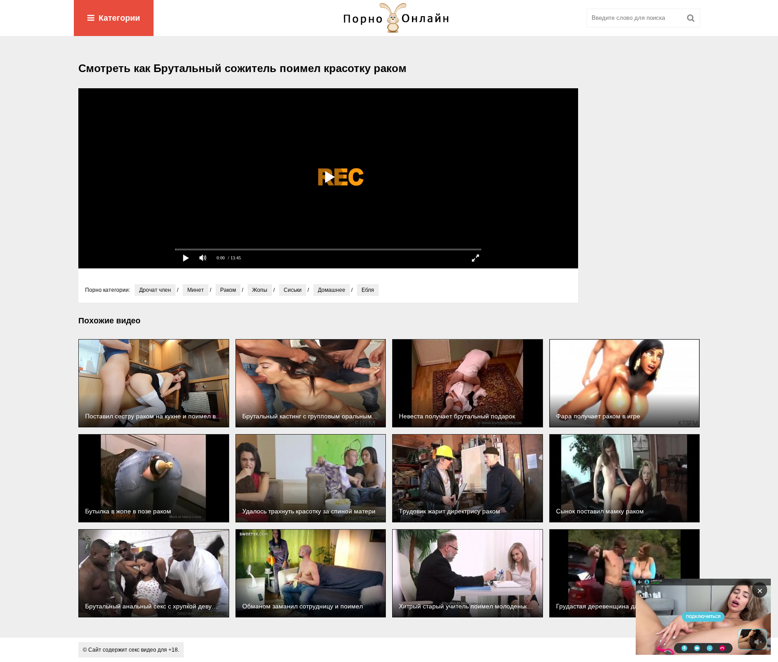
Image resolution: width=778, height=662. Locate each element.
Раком (228, 290)
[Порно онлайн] (389, 18)
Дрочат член (155, 290)
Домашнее (331, 290)
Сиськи (293, 290)
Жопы (259, 290)
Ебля (368, 290)
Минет (195, 290)
